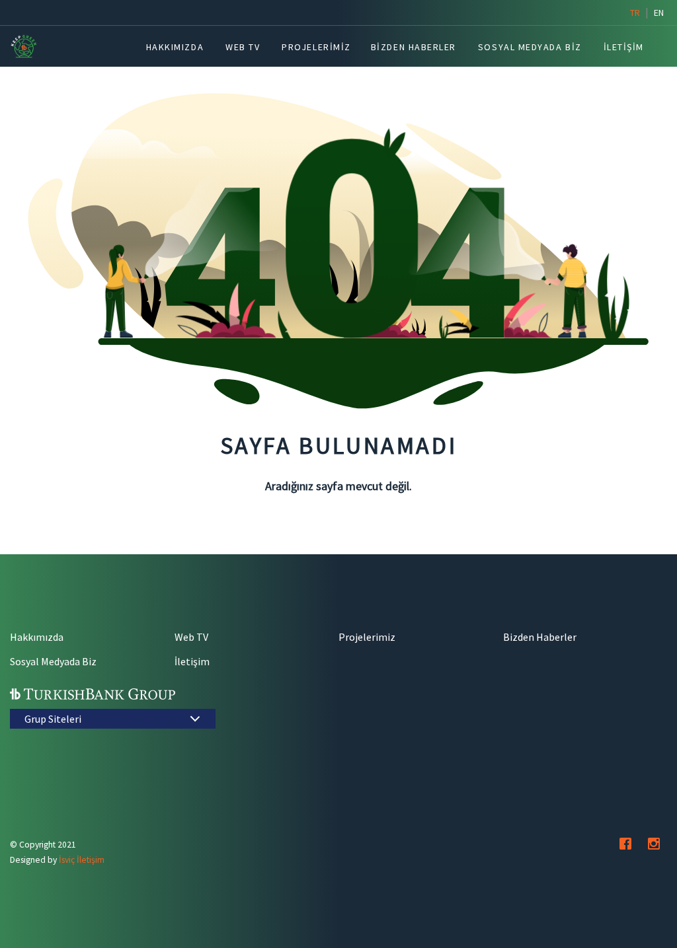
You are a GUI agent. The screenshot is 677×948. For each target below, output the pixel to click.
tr (635, 12)
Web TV (191, 636)
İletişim (192, 661)
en (659, 12)
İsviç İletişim (81, 859)
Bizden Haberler (540, 636)
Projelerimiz (366, 636)
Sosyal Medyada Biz (53, 661)
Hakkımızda (36, 636)
